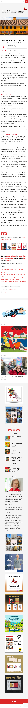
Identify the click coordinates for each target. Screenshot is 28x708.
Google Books (4, 258)
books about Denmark (11, 256)
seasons (18, 286)
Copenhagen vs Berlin (15, 436)
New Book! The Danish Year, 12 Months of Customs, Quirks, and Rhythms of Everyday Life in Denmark (16, 460)
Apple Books (11, 258)
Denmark (12, 286)
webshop (8, 260)
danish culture (5, 286)
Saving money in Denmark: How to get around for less (13, 322)
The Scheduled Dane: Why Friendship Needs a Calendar (12, 353)
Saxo (24, 256)
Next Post (23, 296)
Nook (24, 258)
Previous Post (6, 296)
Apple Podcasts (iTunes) (7, 239)
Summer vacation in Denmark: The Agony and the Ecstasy (13, 277)
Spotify (22, 237)
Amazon (21, 256)
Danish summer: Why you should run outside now (11, 279)
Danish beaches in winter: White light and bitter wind (12, 269)
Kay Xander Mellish (12, 289)
